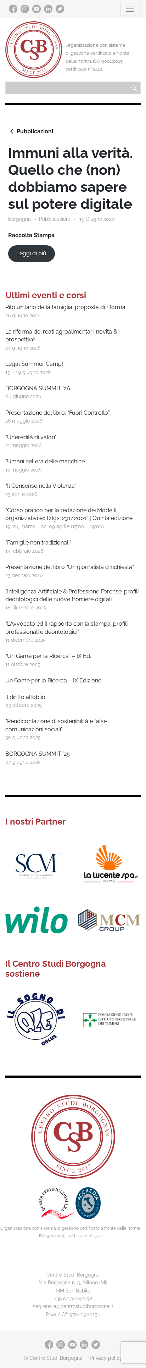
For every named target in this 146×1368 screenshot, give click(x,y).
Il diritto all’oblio (25, 697)
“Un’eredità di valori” (31, 437)
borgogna (19, 219)
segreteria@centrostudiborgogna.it (73, 1306)
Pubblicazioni (35, 131)
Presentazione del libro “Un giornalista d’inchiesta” (69, 567)
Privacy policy (106, 1358)
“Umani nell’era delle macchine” (45, 461)
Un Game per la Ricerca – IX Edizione (53, 680)
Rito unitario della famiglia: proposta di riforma (65, 307)
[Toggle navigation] (130, 9)
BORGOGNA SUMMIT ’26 (37, 388)
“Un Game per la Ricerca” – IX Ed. (48, 656)
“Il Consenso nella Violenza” (41, 485)
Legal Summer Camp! (34, 364)
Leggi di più (31, 253)
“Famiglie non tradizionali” (38, 542)
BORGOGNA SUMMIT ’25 (37, 753)
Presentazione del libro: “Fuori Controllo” (57, 412)
